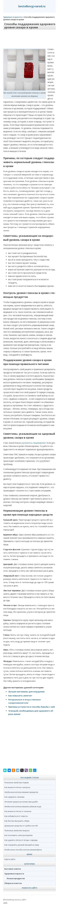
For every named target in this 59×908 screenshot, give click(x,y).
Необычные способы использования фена (23, 849)
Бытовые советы (12, 869)
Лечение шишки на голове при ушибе (21, 801)
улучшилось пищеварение (33, 443)
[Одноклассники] (13, 770)
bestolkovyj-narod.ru (31, 6)
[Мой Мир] (34, 770)
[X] (22, 770)
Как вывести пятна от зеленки (17, 811)
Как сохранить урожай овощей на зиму (21, 845)
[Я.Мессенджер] (5, 770)
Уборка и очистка (13, 883)
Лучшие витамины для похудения (26, 691)
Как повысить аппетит (20, 695)
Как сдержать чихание (14, 797)
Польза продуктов (16, 878)
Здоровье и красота (12, 17)
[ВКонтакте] (9, 770)
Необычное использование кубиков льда (22, 806)
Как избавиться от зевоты (16, 816)
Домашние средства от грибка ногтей (21, 825)
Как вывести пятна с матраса (17, 787)
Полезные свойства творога (16, 830)
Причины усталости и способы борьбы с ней (31, 707)
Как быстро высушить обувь (17, 821)
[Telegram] (17, 770)
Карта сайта (9, 859)
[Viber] (26, 770)
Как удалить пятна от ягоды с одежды (21, 840)
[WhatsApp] (30, 770)
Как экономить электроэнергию (18, 835)
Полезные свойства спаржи (16, 782)
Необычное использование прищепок (21, 792)
